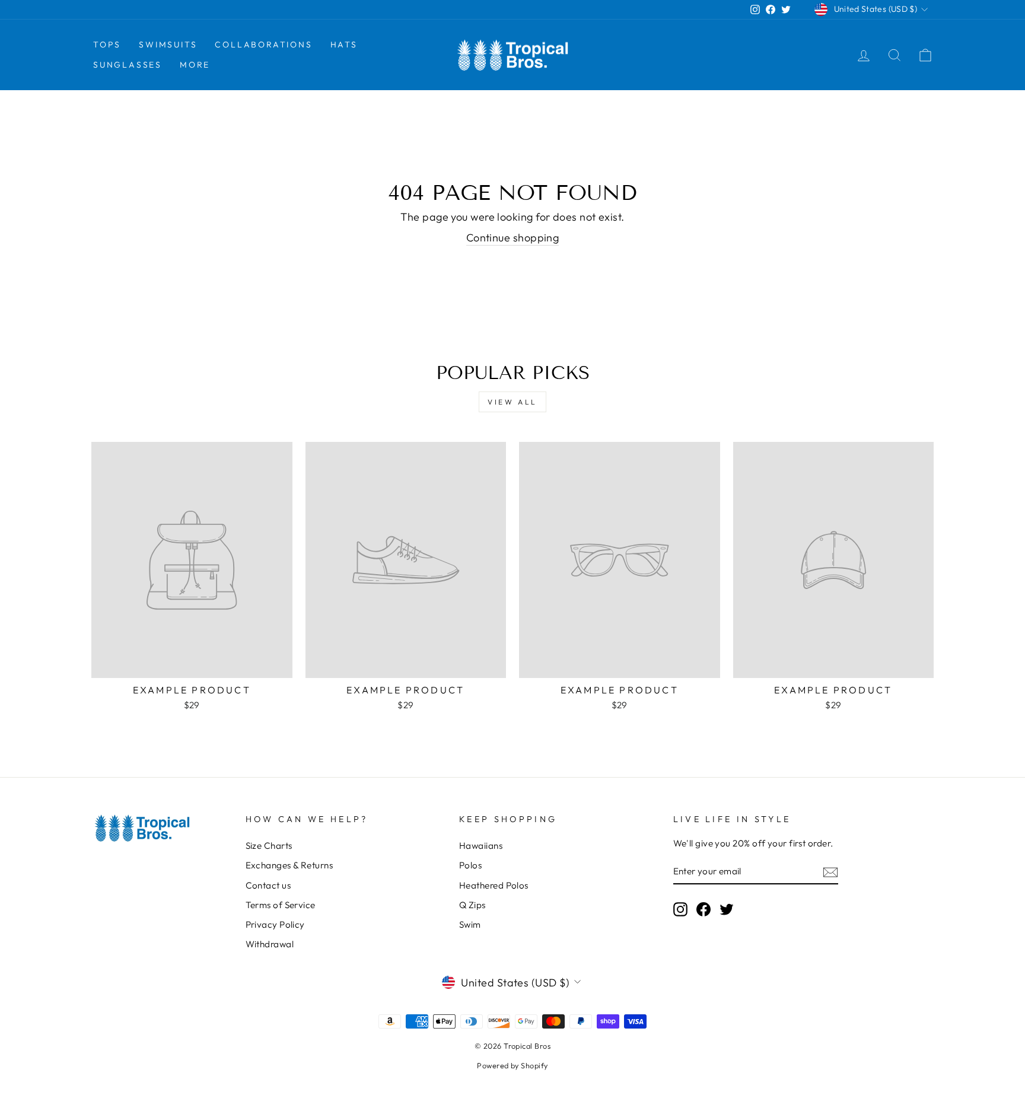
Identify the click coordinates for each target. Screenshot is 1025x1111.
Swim (470, 924)
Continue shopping (512, 237)
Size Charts (269, 845)
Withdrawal (270, 944)
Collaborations (263, 44)
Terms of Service (281, 905)
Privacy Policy (275, 924)
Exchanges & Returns (289, 865)
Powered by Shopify (512, 1065)
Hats (344, 44)
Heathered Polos (494, 885)
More (195, 64)
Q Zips (472, 905)
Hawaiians (480, 845)
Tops (107, 44)
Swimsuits (168, 44)
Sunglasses (127, 64)
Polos (470, 865)
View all (512, 401)
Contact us (268, 885)
